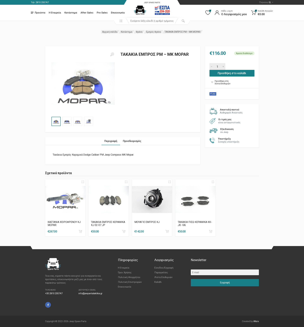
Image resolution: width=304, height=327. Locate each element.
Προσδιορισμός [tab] (132, 141)
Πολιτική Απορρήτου (129, 277)
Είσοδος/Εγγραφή (163, 267)
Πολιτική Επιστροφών (130, 282)
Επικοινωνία (118, 12)
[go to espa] (162, 10)
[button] (80, 231)
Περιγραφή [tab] (110, 141)
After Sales (87, 12)
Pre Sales (102, 12)
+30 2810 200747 (54, 293)
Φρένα (139, 32)
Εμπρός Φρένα (153, 32)
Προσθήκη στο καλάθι (232, 73)
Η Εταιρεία (55, 12)
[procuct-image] (65, 199)
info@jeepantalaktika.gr (90, 293)
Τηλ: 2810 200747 (40, 2)
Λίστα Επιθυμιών (163, 277)
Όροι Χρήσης (125, 272)
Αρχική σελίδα (109, 32)
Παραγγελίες (161, 272)
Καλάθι (158, 282)
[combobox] (152, 20)
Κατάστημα (70, 12)
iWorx (256, 321)
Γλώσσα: (265, 2)
